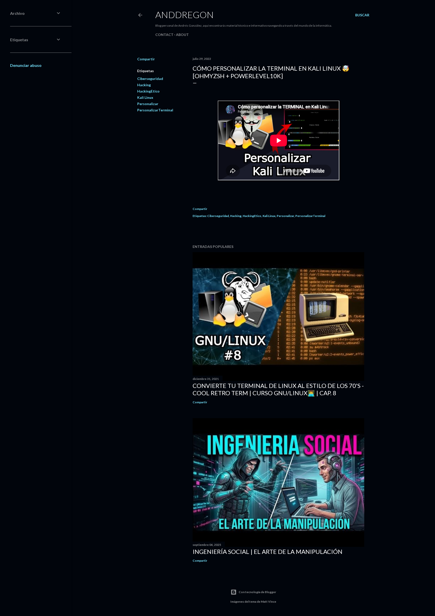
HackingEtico (148, 91)
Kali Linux (145, 97)
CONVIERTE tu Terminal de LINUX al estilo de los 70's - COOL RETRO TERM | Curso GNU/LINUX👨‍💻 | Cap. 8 (278, 389)
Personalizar (147, 104)
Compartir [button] (146, 59)
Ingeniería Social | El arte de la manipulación (267, 551)
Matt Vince (268, 601)
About (182, 34)
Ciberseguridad (150, 78)
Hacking (144, 85)
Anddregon (184, 14)
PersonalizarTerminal (155, 110)
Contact (164, 34)
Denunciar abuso (26, 65)
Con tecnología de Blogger (257, 592)
